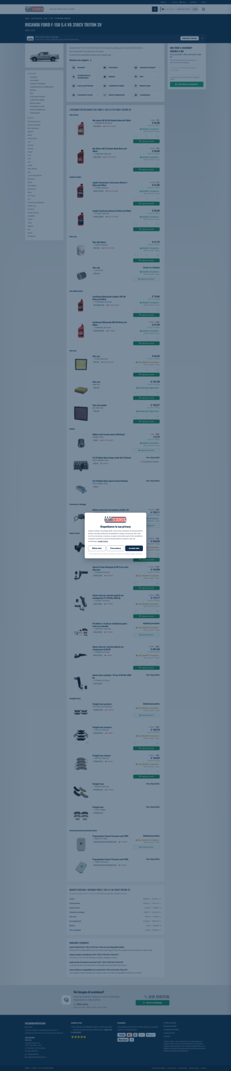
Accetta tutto (134, 548)
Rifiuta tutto (97, 548)
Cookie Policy (103, 541)
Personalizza (115, 548)
